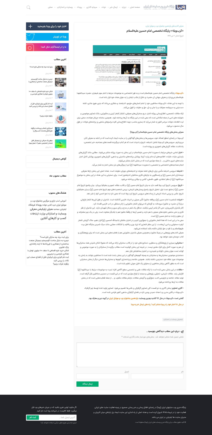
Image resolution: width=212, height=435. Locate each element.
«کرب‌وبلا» (179, 93)
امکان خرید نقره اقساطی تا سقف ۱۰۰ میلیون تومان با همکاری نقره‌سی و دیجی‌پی (48, 252)
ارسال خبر (114, 7)
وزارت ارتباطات (37, 214)
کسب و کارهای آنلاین (53, 218)
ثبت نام (33, 417)
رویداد (79, 7)
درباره (124, 7)
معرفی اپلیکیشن (45, 209)
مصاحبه (56, 209)
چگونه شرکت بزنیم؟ (61, 264)
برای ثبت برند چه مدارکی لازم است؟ (54, 237)
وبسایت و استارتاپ (65, 7)
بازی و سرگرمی (49, 201)
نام (182, 371)
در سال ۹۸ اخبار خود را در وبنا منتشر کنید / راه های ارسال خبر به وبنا (157, 304)
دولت (104, 7)
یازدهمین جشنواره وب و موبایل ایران (123, 298)
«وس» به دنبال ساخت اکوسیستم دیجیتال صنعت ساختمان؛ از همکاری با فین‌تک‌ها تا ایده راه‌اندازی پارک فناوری (49, 244)
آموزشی (63, 201)
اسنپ (58, 201)
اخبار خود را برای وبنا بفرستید (51, 26)
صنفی (50, 7)
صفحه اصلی (135, 7)
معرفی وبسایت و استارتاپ (172, 319)
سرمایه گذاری (91, 7)
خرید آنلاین (52, 205)
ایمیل (127, 371)
